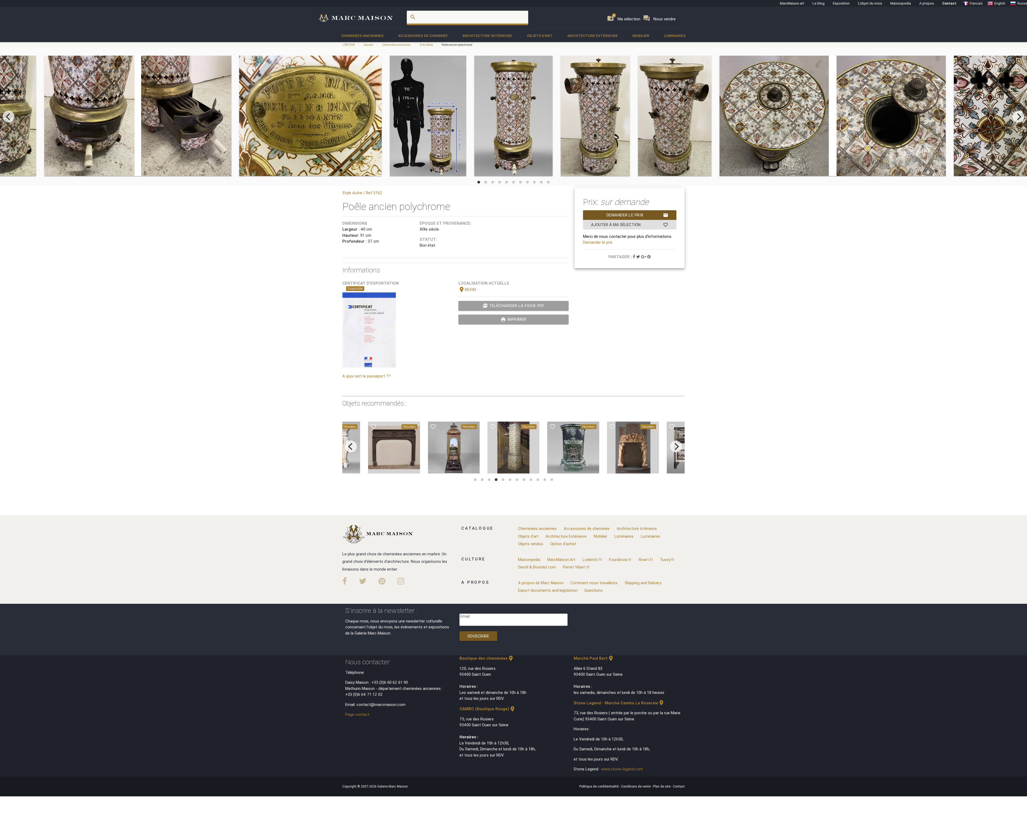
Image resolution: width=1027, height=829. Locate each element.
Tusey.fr (667, 559)
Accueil (368, 45)
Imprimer (513, 319)
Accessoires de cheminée (423, 35)
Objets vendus (530, 543)
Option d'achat (563, 543)
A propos (926, 3)
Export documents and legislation (547, 590)
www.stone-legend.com (622, 768)
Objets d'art (540, 35)
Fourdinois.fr (620, 559)
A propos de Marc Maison (541, 582)
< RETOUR (348, 45)
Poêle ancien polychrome (457, 45)
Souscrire (478, 636)
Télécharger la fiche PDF (513, 305)
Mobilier (641, 35)
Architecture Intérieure (487, 35)
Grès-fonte (426, 45)
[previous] (8, 117)
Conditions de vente (636, 786)
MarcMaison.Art (561, 559)
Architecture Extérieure (592, 35)
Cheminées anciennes (362, 35)
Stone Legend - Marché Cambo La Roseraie (619, 702)
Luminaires (675, 35)
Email (465, 616)
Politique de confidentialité (599, 786)
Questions (593, 590)
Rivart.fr (646, 559)
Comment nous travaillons (594, 582)
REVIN (467, 289)
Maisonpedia (900, 3)
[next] (1018, 117)
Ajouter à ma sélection (629, 224)
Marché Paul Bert (594, 658)
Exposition (841, 3)
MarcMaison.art (792, 3)
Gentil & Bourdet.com (537, 567)
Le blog (819, 3)
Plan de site (662, 786)
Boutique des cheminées (486, 658)
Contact (949, 3)
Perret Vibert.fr (576, 567)
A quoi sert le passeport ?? (366, 376)
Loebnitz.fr (592, 559)
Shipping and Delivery (643, 582)
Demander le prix (637, 215)
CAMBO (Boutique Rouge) (487, 708)
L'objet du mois (870, 3)
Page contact (357, 714)
